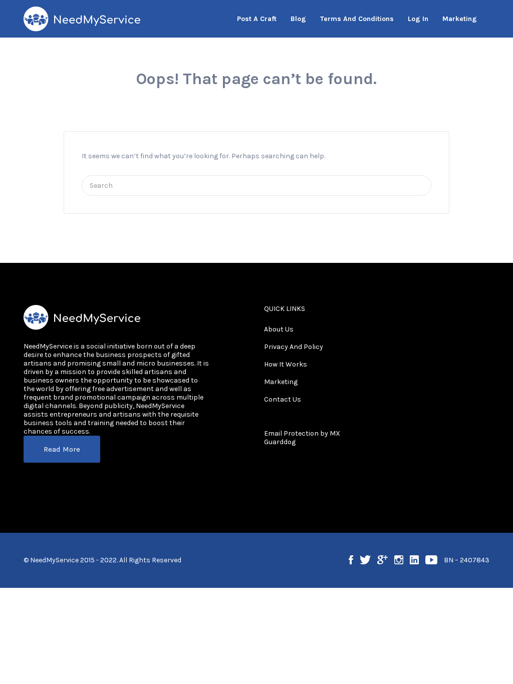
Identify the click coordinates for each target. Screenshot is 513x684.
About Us (279, 329)
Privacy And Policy (293, 347)
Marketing (281, 382)
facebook (351, 560)
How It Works (285, 364)
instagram (398, 560)
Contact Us (282, 399)
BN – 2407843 (466, 560)
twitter (365, 560)
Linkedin (414, 560)
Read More (62, 449)
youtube (431, 560)
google (382, 560)
